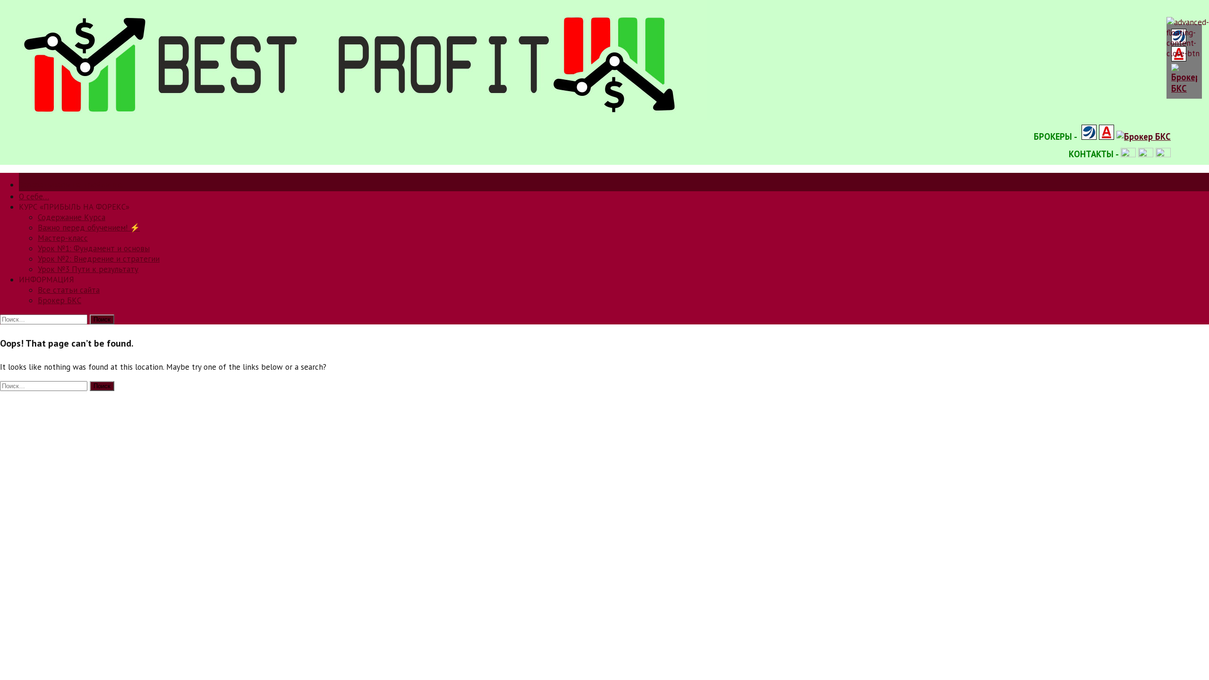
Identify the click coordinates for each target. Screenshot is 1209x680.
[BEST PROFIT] (353, 117)
